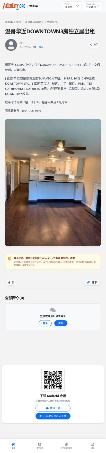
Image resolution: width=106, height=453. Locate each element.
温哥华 (9, 22)
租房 (18, 22)
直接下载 (55, 408)
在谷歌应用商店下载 (54, 416)
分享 (95, 44)
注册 (60, 323)
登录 (45, 323)
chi (21, 43)
